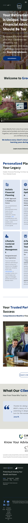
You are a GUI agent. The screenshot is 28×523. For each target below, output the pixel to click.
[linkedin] (4, 504)
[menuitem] (5, 478)
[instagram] (8, 504)
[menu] (25, 2)
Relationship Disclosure (18, 501)
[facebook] (4, 501)
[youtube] (8, 501)
